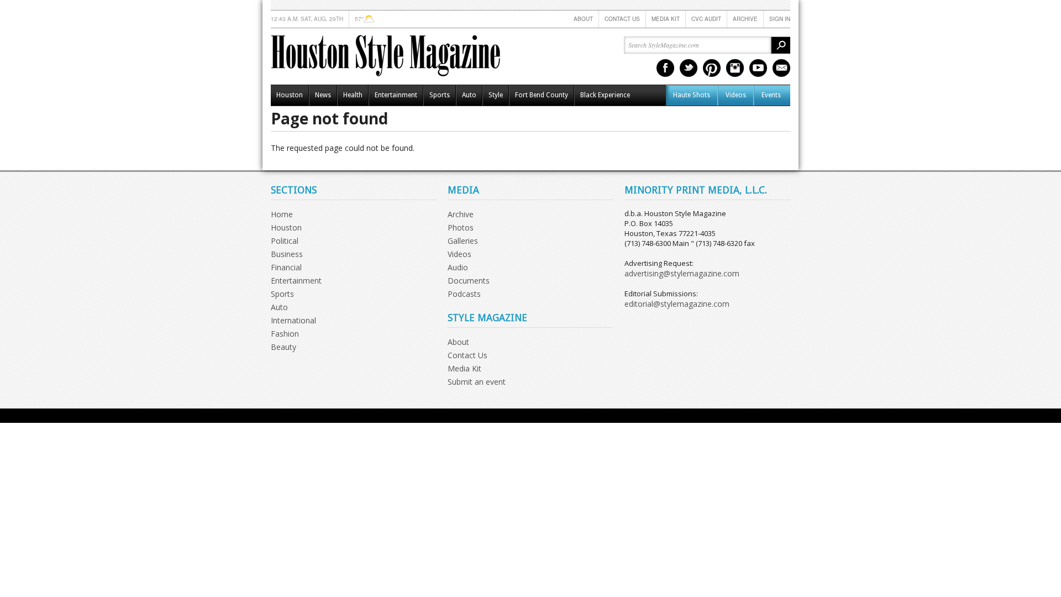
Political (284, 240)
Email (781, 68)
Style (496, 95)
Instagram (735, 68)
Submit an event (477, 381)
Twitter (688, 68)
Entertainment (396, 95)
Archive (745, 19)
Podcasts (464, 294)
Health (353, 95)
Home (282, 214)
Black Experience (605, 95)
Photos (461, 227)
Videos (736, 95)
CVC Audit (706, 19)
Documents (469, 280)
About (583, 19)
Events (771, 95)
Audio (458, 267)
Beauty (283, 347)
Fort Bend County (541, 95)
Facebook (665, 68)
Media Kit (666, 19)
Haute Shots (691, 95)
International (293, 320)
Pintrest (712, 68)
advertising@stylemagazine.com (681, 273)
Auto (469, 95)
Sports (439, 95)
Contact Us (622, 19)
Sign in (779, 19)
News (323, 95)
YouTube (758, 68)
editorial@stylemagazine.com (676, 303)
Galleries (463, 240)
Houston (289, 95)
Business (287, 254)
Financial (286, 267)
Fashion (285, 333)
